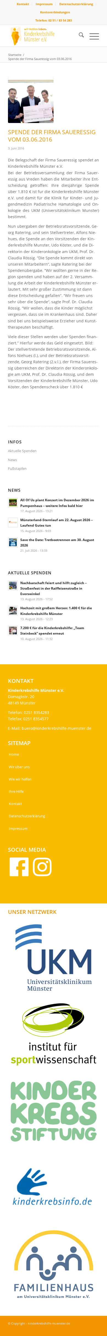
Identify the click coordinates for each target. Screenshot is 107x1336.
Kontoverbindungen (55, 12)
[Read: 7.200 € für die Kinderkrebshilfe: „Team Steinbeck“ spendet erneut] (13, 630)
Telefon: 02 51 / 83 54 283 (53, 20)
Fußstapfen (17, 468)
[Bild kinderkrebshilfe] (55, 1189)
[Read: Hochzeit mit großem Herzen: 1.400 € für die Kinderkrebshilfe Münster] (13, 611)
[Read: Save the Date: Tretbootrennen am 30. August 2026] (13, 542)
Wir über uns (19, 766)
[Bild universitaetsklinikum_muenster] (55, 959)
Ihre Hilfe (16, 791)
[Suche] (78, 36)
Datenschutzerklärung (76, 4)
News (12, 459)
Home (14, 754)
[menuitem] (23, 4)
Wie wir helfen (20, 779)
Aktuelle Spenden (22, 450)
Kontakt (23, 4)
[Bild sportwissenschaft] (55, 1036)
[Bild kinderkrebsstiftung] (55, 1113)
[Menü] (91, 36)
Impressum (44, 4)
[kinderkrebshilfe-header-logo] (44, 36)
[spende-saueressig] (31, 100)
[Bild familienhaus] (55, 1266)
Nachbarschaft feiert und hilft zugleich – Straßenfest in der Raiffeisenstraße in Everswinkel (53, 588)
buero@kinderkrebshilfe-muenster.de (56, 728)
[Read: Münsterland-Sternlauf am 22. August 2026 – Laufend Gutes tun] (13, 522)
